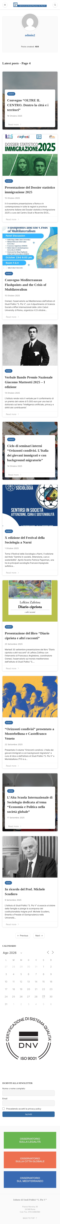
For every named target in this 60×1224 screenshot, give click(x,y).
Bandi (8, 371)
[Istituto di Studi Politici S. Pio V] (30, 4)
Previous (24, 935)
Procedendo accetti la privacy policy (23, 1108)
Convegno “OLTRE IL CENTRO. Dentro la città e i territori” (27, 105)
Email (4, 1098)
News (11, 791)
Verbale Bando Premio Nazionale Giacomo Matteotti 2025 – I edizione (29, 382)
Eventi (11, 94)
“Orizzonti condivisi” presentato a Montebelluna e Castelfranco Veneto (29, 733)
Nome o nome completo (13, 1088)
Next (37, 935)
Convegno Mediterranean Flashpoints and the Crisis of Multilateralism (25, 284)
